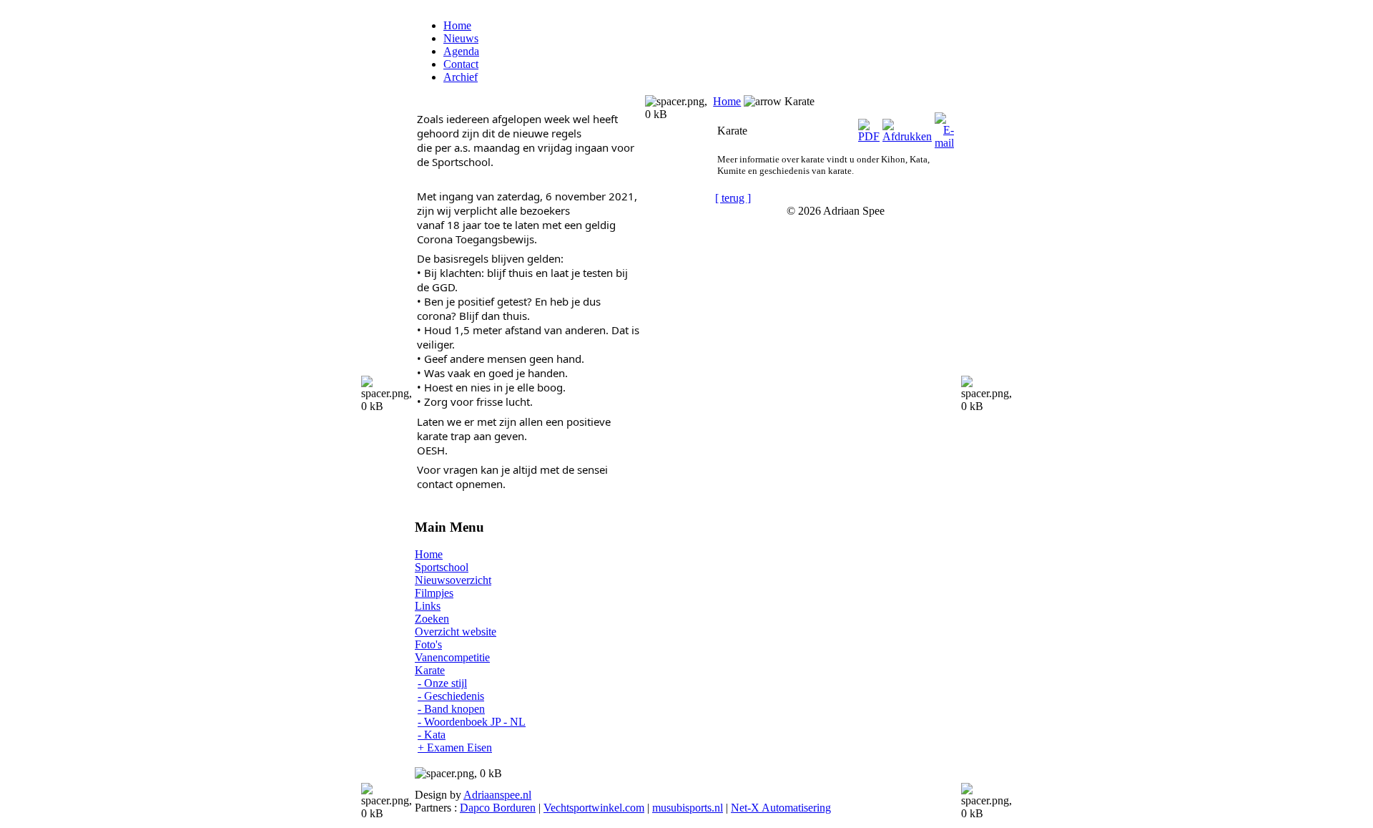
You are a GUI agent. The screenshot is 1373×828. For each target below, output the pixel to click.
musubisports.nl (687, 808)
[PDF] (869, 127)
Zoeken (432, 619)
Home (457, 25)
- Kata (432, 735)
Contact (460, 64)
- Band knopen (451, 709)
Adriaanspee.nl (497, 795)
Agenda (461, 51)
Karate (430, 670)
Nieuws (460, 38)
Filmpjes (434, 593)
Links (428, 606)
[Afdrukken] (907, 127)
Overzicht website (455, 631)
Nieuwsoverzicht (453, 580)
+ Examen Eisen (455, 747)
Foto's (428, 644)
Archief (460, 77)
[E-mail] (944, 127)
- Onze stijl (442, 683)
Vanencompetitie (452, 657)
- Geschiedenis (451, 696)
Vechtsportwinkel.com (593, 808)
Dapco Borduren (498, 808)
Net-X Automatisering (781, 808)
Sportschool (441, 567)
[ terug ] (733, 198)
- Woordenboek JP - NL (472, 722)
